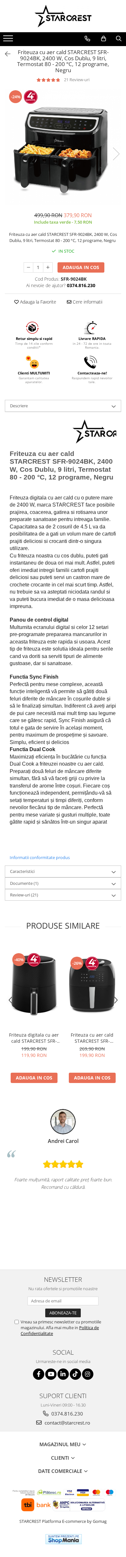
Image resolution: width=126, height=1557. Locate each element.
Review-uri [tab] (24, 895)
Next (116, 153)
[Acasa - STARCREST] (63, 16)
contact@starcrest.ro (66, 1422)
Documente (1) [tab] (24, 883)
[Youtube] (51, 1374)
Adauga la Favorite (37, 302)
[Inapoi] (5, 54)
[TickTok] (75, 1374)
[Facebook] (38, 1374)
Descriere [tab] (19, 406)
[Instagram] (87, 1374)
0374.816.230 (66, 1413)
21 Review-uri (76, 79)
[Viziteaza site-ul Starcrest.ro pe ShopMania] (64, 1539)
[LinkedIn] (63, 1374)
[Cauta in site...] (118, 38)
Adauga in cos (81, 267)
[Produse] (9, 40)
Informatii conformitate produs (40, 857)
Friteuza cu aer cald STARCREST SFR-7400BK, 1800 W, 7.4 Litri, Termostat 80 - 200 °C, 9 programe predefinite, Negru (92, 1038)
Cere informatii (86, 302)
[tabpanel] (63, 147)
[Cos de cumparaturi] (103, 38)
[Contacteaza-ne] (87, 38)
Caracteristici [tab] (22, 871)
